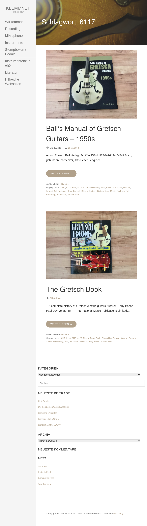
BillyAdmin (73, 148)
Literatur (11, 72)
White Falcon (73, 194)
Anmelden (43, 466)
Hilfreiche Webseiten (13, 81)
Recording (12, 29)
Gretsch (92, 191)
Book (102, 187)
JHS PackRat (44, 401)
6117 (68, 187)
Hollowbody (58, 341)
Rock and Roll (123, 191)
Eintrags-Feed (44, 472)
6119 (80, 187)
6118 (74, 187)
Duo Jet (126, 187)
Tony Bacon (94, 341)
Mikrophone (14, 36)
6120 (85, 187)
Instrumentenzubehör (17, 63)
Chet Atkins (117, 187)
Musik (113, 191)
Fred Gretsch (74, 191)
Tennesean (61, 194)
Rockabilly (50, 194)
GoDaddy (118, 513)
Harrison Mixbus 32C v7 (49, 425)
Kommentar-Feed (46, 478)
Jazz (107, 191)
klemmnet (18, 8)
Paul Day (73, 341)
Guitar (49, 341)
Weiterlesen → (61, 173)
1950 (63, 187)
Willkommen (14, 22)
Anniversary (94, 187)
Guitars (100, 191)
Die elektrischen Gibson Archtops (53, 407)
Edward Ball (51, 191)
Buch (108, 187)
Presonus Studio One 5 (48, 419)
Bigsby (86, 338)
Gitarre (84, 191)
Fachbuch (62, 191)
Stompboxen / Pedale (15, 52)
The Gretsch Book (74, 289)
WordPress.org (44, 484)
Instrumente (14, 43)
